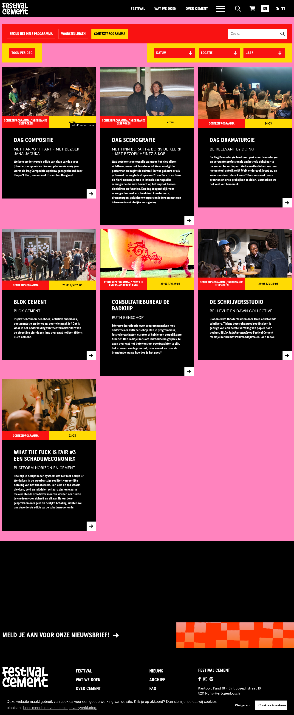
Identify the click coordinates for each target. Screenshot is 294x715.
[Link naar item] (49, 163)
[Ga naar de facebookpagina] (199, 679)
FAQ (152, 688)
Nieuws (156, 671)
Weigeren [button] (242, 705)
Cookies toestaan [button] (272, 705)
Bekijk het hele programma (31, 34)
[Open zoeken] (238, 9)
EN (265, 8)
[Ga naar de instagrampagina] (205, 679)
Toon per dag (22, 53)
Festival (138, 9)
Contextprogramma (109, 34)
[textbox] (219, 52)
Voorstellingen (73, 34)
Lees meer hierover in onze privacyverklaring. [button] (60, 708)
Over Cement (197, 9)
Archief (157, 680)
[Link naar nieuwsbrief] (147, 635)
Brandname (31, 8)
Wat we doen (165, 9)
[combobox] (219, 53)
